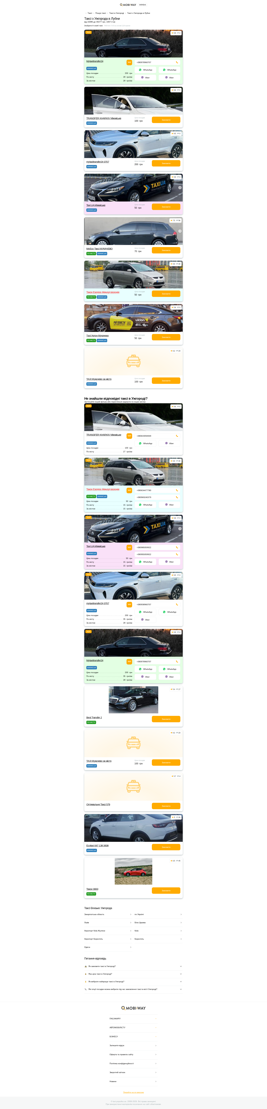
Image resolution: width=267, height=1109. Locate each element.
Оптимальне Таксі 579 (98, 804)
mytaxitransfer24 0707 (97, 161)
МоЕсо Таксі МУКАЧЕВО (99, 248)
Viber (147, 78)
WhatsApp (147, 70)
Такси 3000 (92, 889)
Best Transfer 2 (94, 717)
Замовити (166, 120)
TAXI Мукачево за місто (98, 379)
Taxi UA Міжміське (95, 205)
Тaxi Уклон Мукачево (97, 335)
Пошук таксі (100, 13)
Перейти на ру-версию (133, 1092)
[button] (180, 187)
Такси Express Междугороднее (102, 292)
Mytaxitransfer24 (94, 61)
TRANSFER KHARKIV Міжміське (103, 118)
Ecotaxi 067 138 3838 (97, 845)
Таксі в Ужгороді (116, 13)
